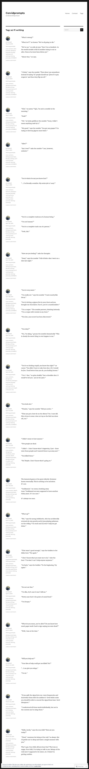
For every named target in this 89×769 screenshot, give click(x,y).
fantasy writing (10, 87)
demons (8, 191)
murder (8, 461)
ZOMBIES (14, 58)
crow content (9, 48)
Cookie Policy (37, 766)
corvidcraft (9, 42)
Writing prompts (10, 46)
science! (8, 712)
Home (67, 13)
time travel (9, 571)
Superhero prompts (11, 559)
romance (8, 307)
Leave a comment (11, 60)
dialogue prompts (11, 85)
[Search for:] (72, 30)
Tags (81, 13)
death (12, 455)
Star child (8, 739)
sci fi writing (9, 710)
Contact (75, 13)
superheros (13, 569)
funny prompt (10, 89)
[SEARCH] (81, 29)
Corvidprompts (15, 13)
